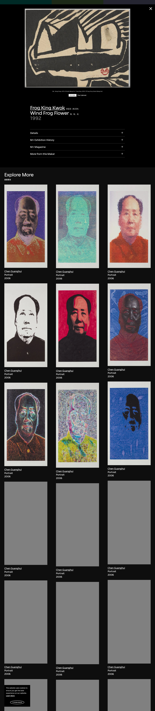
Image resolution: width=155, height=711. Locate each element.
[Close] (151, 8)
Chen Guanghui (13, 271)
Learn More (10, 696)
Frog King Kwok (47, 108)
